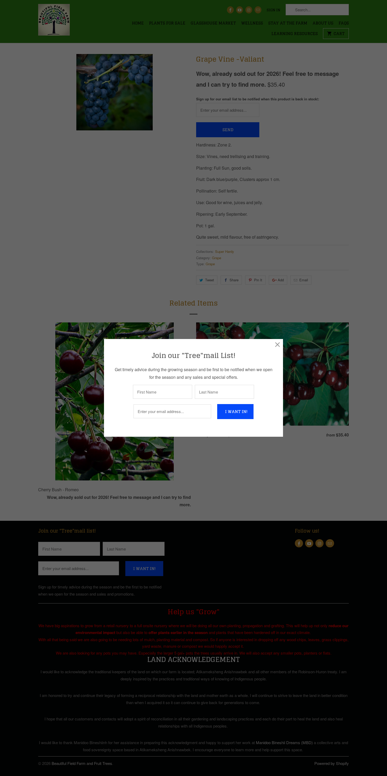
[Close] (277, 344)
